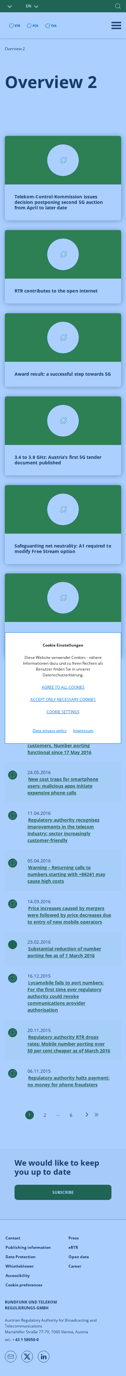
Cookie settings (63, 712)
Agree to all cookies (63, 687)
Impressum (83, 730)
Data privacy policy (50, 730)
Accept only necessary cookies (63, 699)
